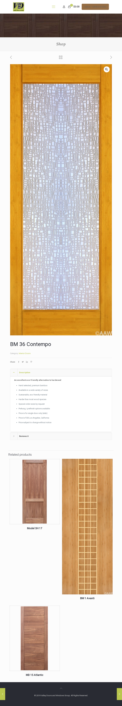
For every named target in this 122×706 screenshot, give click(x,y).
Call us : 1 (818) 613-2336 (95, 7)
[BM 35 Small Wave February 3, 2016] (119, 694)
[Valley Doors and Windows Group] (18, 6)
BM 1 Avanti (87, 598)
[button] (107, 69)
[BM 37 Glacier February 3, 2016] (2, 694)
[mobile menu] (53, 6)
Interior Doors (24, 353)
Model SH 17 (34, 528)
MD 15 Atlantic (34, 674)
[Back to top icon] (61, 688)
